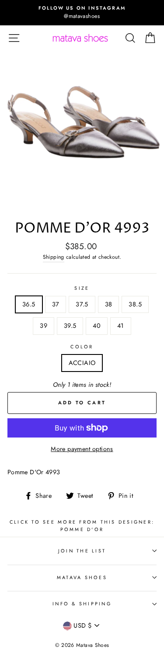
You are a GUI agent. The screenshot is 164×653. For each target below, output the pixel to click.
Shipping (53, 257)
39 (43, 325)
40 (97, 325)
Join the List (82, 550)
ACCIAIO (82, 362)
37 (55, 304)
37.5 (82, 304)
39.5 (70, 325)
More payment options (82, 449)
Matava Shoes (82, 577)
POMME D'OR (82, 529)
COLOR (81, 346)
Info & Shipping (82, 603)
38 (108, 304)
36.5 (28, 304)
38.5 (135, 304)
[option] (82, 12)
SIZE (81, 288)
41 (120, 325)
